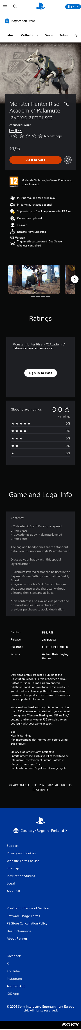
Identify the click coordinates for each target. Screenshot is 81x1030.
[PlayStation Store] (21, 20)
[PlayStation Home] (40, 6)
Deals (49, 35)
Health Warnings (21, 735)
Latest (10, 35)
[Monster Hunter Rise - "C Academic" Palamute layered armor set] (34, 279)
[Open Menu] (5, 7)
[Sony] (71, 1028)
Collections (29, 35)
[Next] (75, 279)
